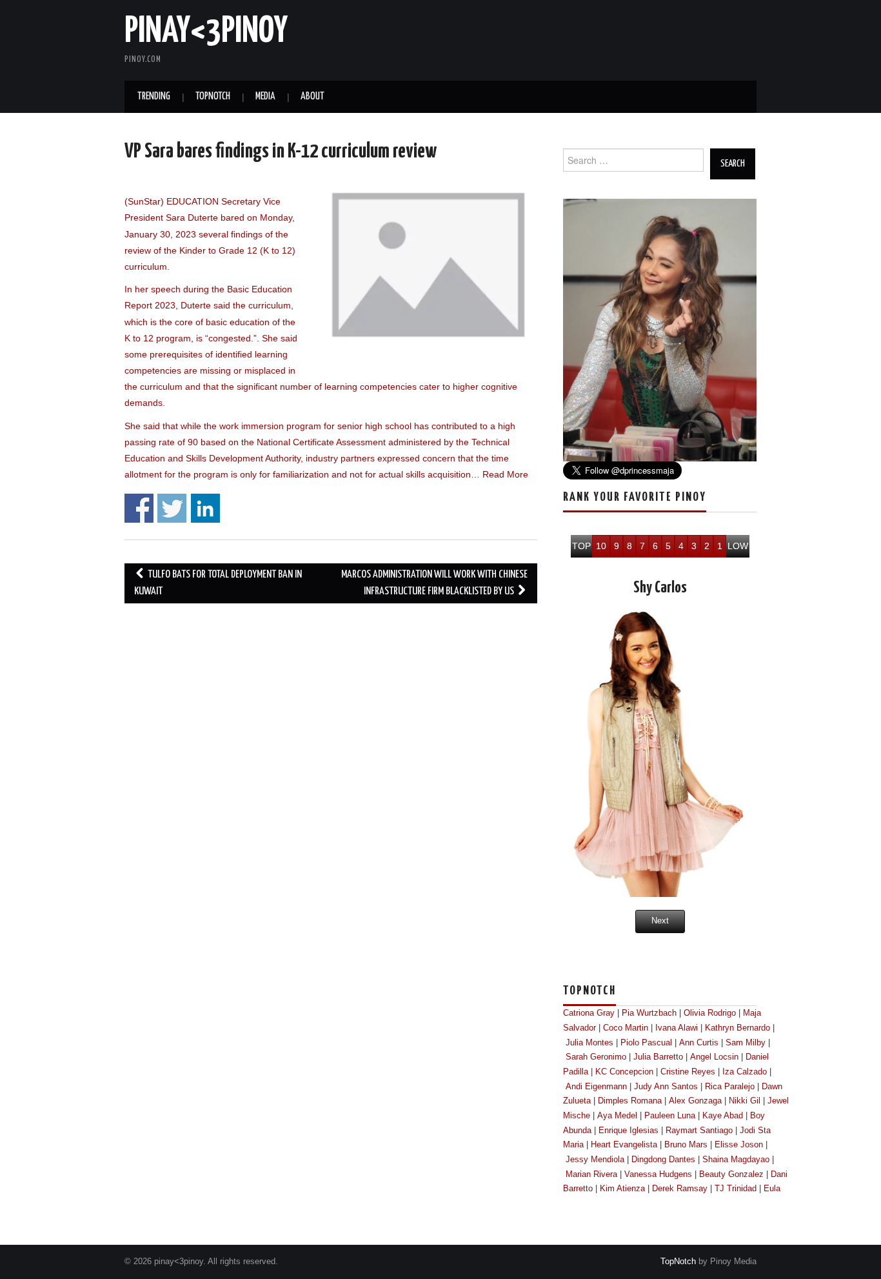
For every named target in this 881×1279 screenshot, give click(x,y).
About (312, 96)
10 (601, 546)
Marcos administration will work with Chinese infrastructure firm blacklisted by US (434, 583)
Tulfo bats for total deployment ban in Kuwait (218, 583)
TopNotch (212, 96)
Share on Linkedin (205, 508)
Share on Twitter (171, 508)
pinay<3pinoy (206, 32)
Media (265, 96)
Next (660, 920)
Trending (153, 96)
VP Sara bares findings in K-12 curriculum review (280, 151)
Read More (505, 474)
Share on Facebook (138, 508)
